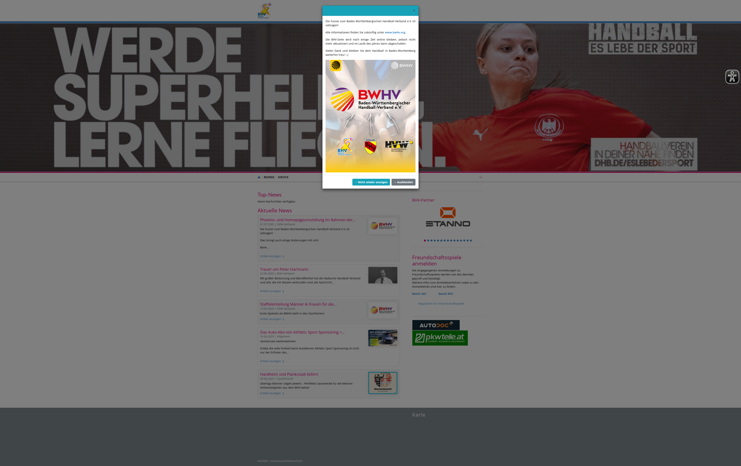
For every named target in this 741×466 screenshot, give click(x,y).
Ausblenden (404, 182)
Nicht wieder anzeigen (372, 182)
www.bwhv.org (395, 32)
